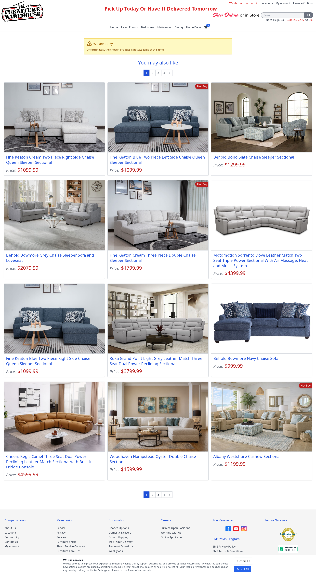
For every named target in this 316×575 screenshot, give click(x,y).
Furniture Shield (67, 542)
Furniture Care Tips (68, 551)
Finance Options (303, 3)
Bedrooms (147, 27)
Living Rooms (129, 27)
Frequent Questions (121, 546)
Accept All (243, 569)
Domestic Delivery (120, 532)
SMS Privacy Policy (224, 546)
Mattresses (164, 27)
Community (12, 537)
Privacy (61, 532)
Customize (243, 561)
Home (114, 27)
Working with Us (171, 532)
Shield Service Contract (71, 546)
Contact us (11, 542)
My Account (283, 3)
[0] (206, 27)
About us (10, 528)
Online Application (172, 537)
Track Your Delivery (120, 542)
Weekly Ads (116, 551)
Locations (267, 3)
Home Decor (194, 27)
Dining (179, 27)
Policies (61, 537)
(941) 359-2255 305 (299, 20)
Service (61, 528)
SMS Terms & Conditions (228, 551)
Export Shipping (119, 537)
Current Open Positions (175, 528)
